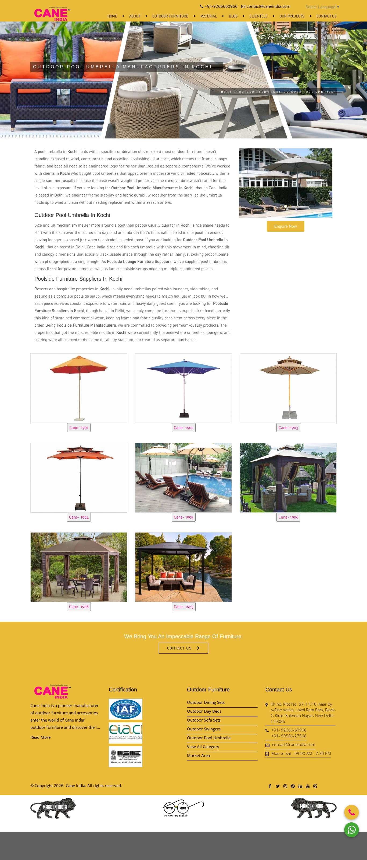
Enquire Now (285, 226)
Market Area (198, 755)
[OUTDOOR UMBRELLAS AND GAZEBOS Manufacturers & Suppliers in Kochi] (78, 387)
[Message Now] (351, 829)
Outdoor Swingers (204, 728)
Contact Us (326, 16)
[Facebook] (270, 786)
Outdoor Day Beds (204, 711)
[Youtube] (307, 786)
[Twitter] (277, 786)
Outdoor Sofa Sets (204, 720)
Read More (40, 737)
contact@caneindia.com (293, 744)
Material (208, 16)
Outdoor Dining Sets (206, 702)
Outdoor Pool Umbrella (209, 737)
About (134, 16)
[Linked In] (300, 786)
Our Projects (292, 16)
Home (112, 16)
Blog (233, 16)
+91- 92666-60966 (289, 730)
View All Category (203, 746)
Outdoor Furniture (170, 16)
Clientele (259, 16)
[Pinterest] (292, 786)
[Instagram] (285, 786)
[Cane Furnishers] (52, 10)
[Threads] (315, 786)
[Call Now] (351, 812)
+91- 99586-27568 (289, 735)
